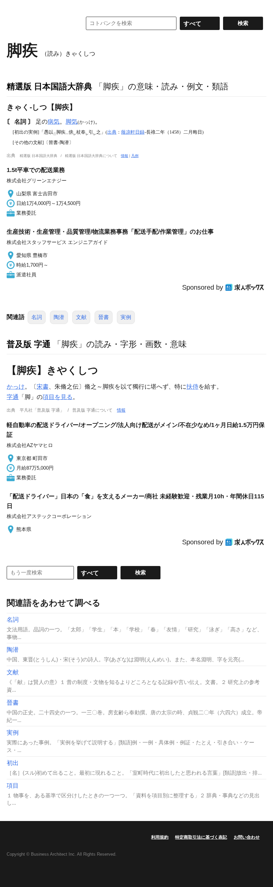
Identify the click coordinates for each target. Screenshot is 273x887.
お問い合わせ (247, 837)
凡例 (134, 156)
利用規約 (159, 837)
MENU (13, 6)
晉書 (103, 317)
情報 (124, 156)
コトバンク (40, 23)
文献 (81, 317)
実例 (126, 317)
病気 (54, 121)
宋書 (43, 386)
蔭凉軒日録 (132, 132)
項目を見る (58, 397)
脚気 (72, 121)
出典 (112, 132)
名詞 (36, 317)
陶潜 (59, 317)
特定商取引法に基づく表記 (201, 837)
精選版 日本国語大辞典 (49, 86)
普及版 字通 (29, 344)
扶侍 (192, 386)
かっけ (16, 386)
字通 (13, 397)
